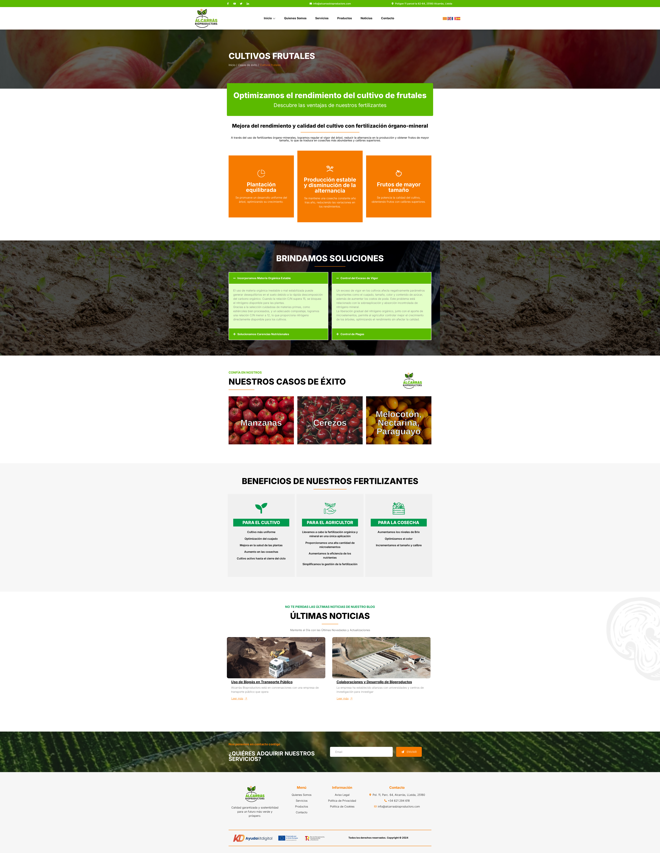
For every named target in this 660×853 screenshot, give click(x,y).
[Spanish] (458, 18)
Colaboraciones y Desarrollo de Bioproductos (374, 682)
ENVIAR (412, 752)
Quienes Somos (295, 18)
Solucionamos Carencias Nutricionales (263, 334)
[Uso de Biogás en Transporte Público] (276, 657)
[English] (449, 18)
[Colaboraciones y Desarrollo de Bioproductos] (381, 657)
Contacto (387, 18)
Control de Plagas (352, 334)
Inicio (268, 18)
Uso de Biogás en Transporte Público (262, 682)
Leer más (237, 698)
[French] (454, 18)
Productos (344, 18)
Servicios (322, 18)
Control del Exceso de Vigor (359, 278)
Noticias (366, 18)
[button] (278, 278)
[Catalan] (445, 18)
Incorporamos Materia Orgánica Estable (264, 278)
